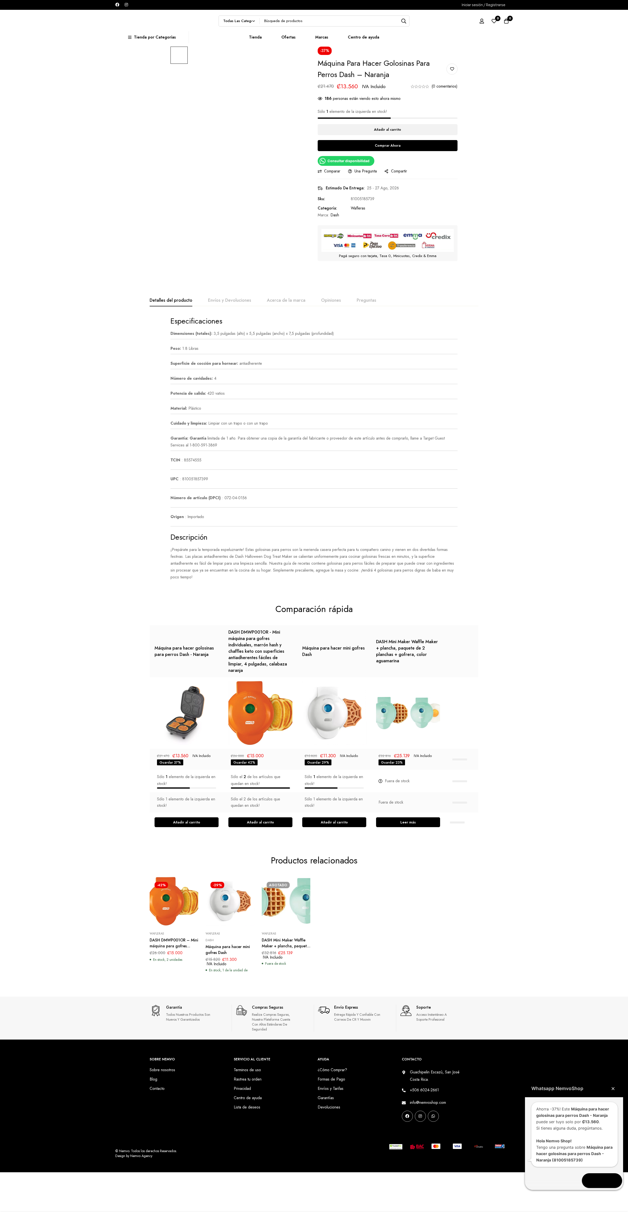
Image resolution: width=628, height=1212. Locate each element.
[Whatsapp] (433, 1116)
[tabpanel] (314, 448)
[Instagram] (126, 5)
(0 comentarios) (445, 86)
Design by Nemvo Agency (133, 1155)
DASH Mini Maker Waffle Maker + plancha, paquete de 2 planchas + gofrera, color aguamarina (407, 651)
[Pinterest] (403, 1131)
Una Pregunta (365, 171)
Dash (334, 215)
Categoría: (327, 208)
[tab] (171, 300)
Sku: (321, 199)
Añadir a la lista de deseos (452, 69)
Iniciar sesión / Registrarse (483, 5)
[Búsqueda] (403, 20)
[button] (187, 822)
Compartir (399, 171)
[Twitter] (434, 1131)
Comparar (332, 171)
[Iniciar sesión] (482, 21)
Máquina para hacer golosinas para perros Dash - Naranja (184, 651)
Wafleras (358, 208)
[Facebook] (117, 5)
